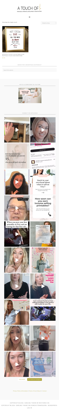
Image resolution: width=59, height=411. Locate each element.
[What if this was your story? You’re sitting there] (43, 234)
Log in (29, 408)
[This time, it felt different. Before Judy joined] (17, 208)
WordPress (52, 405)
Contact (44, 391)
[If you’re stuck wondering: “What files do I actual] (17, 286)
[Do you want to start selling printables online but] (43, 156)
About (39, 391)
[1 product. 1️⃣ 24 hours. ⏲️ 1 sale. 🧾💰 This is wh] (17, 364)
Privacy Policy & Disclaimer (20, 391)
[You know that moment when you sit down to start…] (43, 182)
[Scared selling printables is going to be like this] (17, 234)
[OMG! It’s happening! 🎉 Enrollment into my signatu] (43, 260)
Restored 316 (44, 403)
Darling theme (30, 403)
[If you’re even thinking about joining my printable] (17, 182)
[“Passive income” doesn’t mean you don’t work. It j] (43, 286)
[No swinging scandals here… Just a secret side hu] (43, 312)
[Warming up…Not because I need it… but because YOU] (43, 338)
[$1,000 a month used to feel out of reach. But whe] (17, 312)
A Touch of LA (29, 7)
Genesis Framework (39, 405)
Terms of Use (32, 391)
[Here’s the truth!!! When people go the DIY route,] (17, 156)
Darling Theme (22, 405)
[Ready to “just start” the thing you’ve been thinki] (43, 130)
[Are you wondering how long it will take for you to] (43, 208)
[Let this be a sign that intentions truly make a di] (17, 130)
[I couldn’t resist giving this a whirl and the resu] (43, 364)
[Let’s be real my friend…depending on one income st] (17, 260)
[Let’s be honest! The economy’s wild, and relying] (17, 338)
